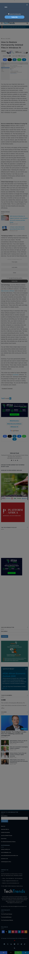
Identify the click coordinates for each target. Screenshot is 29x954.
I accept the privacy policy (15, 14)
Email (6, 7)
